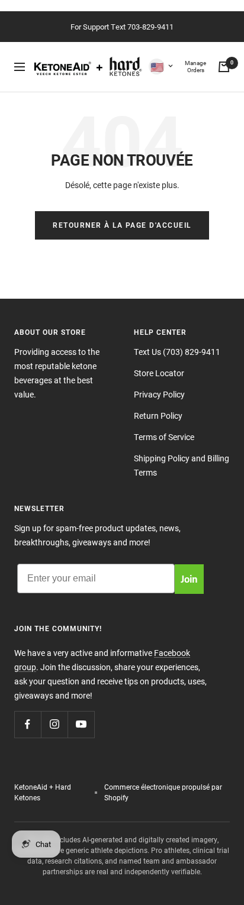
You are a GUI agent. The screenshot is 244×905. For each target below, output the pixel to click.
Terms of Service (164, 436)
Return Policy (158, 415)
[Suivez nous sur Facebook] (27, 724)
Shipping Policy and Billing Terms (181, 465)
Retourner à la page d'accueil (122, 225)
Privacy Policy (159, 394)
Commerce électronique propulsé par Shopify (163, 792)
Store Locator (159, 373)
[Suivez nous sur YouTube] (81, 724)
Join (189, 578)
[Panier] (224, 67)
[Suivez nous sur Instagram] (54, 724)
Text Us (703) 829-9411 (177, 351)
